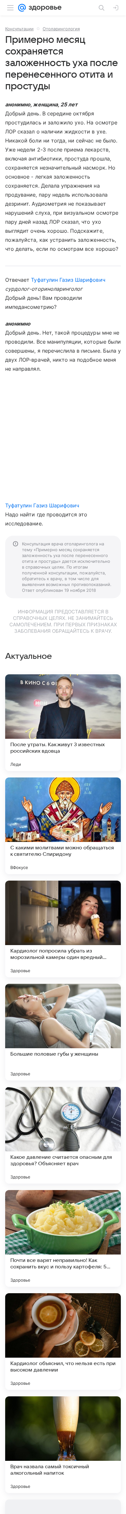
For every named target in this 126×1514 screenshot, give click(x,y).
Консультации (19, 28)
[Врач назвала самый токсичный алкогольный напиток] (63, 1444)
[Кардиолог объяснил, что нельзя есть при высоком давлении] (63, 1341)
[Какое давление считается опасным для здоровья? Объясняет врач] (63, 1135)
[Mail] (22, 7)
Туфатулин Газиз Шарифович (68, 280)
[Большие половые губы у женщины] (63, 1032)
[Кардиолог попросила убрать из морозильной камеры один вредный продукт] (63, 929)
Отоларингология (61, 28)
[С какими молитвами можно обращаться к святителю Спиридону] (63, 825)
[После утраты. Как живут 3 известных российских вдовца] (63, 722)
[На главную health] (44, 7)
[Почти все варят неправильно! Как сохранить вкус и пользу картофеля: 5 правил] (63, 1238)
